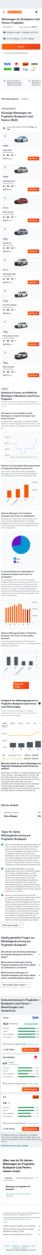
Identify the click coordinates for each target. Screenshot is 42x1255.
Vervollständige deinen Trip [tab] (26, 1178)
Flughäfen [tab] (8, 1178)
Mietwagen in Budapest (19, 1248)
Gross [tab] (20, 723)
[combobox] (9, 27)
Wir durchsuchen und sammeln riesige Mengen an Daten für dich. (18, 1230)
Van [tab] (34, 723)
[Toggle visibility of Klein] (17, 558)
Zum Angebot (33, 158)
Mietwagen (16, 1246)
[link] (21, 685)
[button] (3, 12)
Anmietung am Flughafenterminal (16, 53)
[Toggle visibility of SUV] (16, 562)
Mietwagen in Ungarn (28, 1246)
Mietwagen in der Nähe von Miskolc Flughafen (18, 1195)
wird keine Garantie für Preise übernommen (16, 1219)
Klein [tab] (5, 723)
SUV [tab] (28, 723)
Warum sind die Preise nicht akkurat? (17, 1234)
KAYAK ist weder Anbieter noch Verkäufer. (19, 1226)
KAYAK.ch (7, 1246)
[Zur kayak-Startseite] (15, 12)
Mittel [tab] (12, 723)
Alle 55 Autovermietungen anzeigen (14, 1146)
